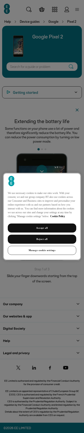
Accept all (42, 228)
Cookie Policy (57, 216)
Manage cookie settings (42, 250)
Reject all (42, 239)
